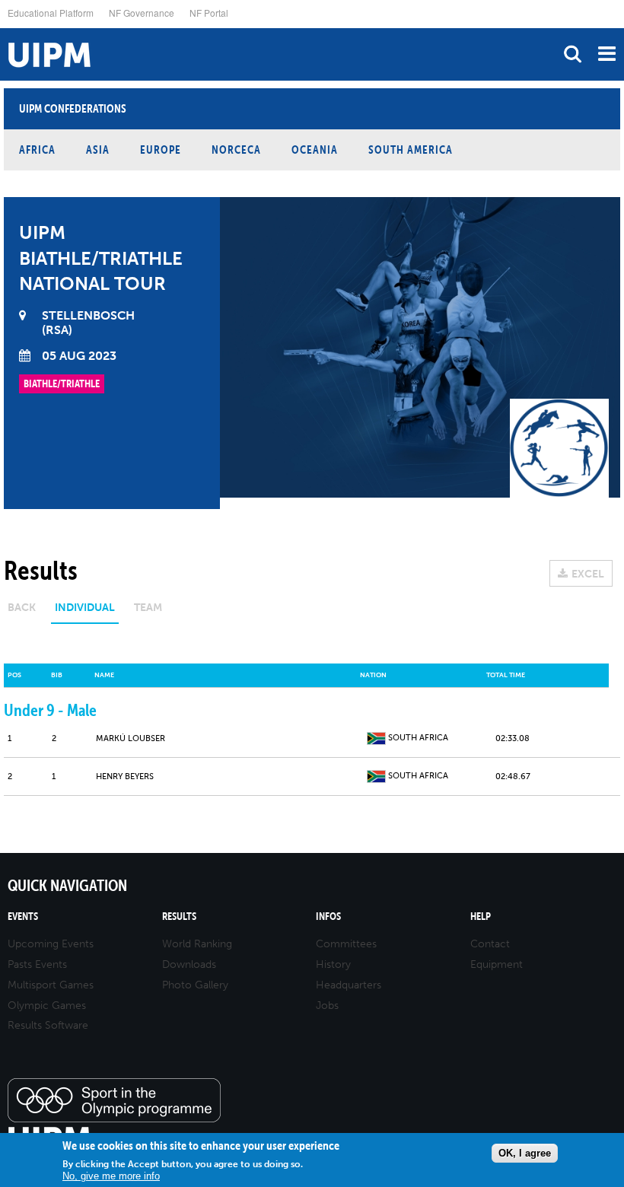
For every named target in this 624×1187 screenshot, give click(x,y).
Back (22, 607)
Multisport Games (51, 985)
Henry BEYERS (125, 776)
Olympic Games (47, 1005)
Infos (328, 916)
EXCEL (587, 574)
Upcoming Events (51, 943)
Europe (160, 149)
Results (179, 916)
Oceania (314, 149)
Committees (346, 943)
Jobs (327, 1005)
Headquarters (348, 985)
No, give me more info (111, 1176)
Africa (37, 149)
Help (480, 916)
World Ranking (197, 943)
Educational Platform (51, 12)
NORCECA (236, 149)
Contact (490, 943)
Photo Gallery (195, 985)
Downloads (189, 964)
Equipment (496, 964)
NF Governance (141, 12)
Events (23, 916)
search (572, 53)
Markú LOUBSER (130, 738)
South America (410, 149)
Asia (98, 149)
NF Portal (208, 12)
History (333, 964)
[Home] (4, 28)
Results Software (48, 1025)
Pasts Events (37, 964)
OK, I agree (524, 1153)
